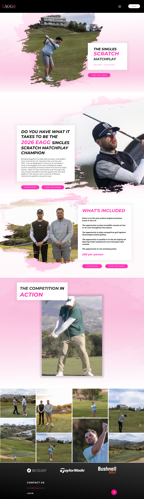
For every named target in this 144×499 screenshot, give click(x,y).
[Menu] (119, 6)
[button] (99, 373)
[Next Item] (140, 425)
